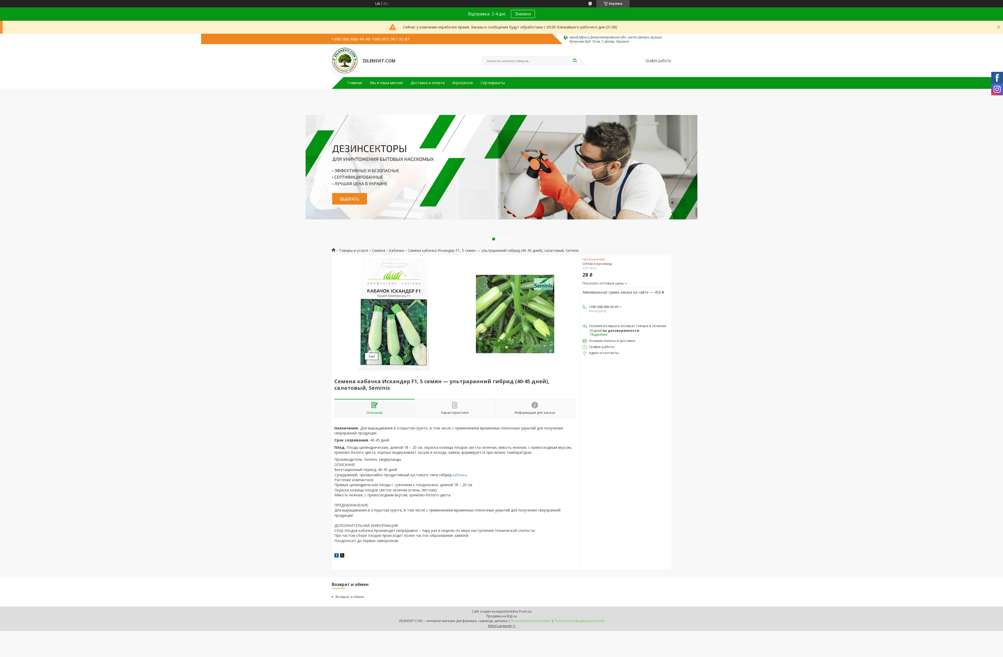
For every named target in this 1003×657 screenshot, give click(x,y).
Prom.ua (525, 611)
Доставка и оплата (428, 83)
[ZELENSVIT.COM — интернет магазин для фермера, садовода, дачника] (345, 61)
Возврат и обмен (350, 596)
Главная (354, 83)
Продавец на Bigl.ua (501, 616)
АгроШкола (462, 83)
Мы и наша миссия (386, 83)
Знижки (523, 14)
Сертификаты (493, 83)
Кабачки (396, 250)
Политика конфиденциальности (579, 621)
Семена (378, 250)
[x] (342, 556)
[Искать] (574, 61)
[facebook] (336, 556)
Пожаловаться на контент (531, 621)
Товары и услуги (353, 250)
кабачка (459, 474)
